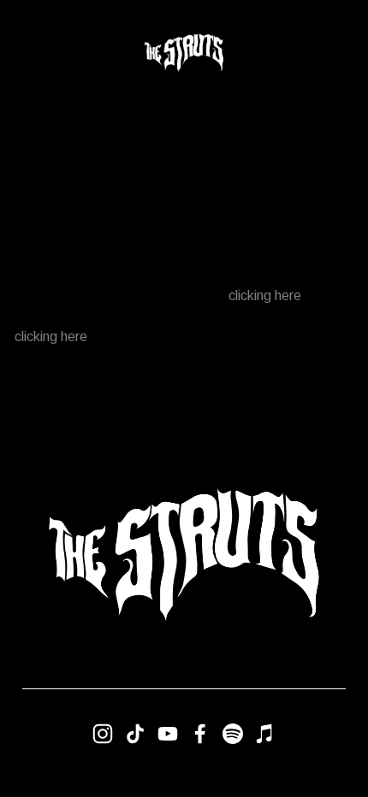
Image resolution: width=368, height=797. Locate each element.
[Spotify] (233, 733)
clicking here (265, 295)
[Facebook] (200, 733)
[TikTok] (135, 733)
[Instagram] (102, 733)
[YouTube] (167, 733)
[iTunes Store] (265, 733)
